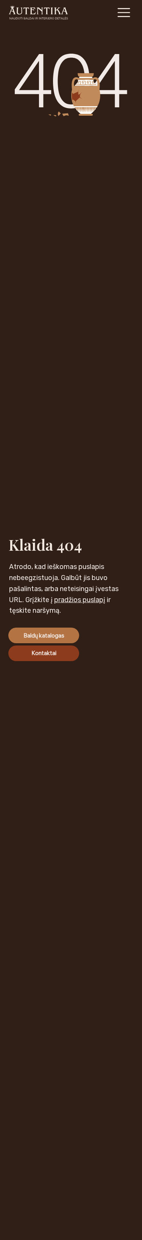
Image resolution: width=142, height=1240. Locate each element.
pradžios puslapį (79, 600)
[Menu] (124, 12)
